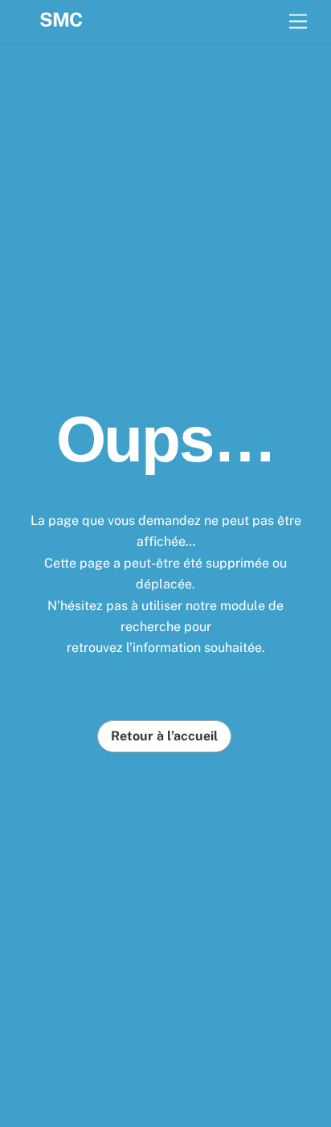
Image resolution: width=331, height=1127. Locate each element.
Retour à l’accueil (164, 736)
